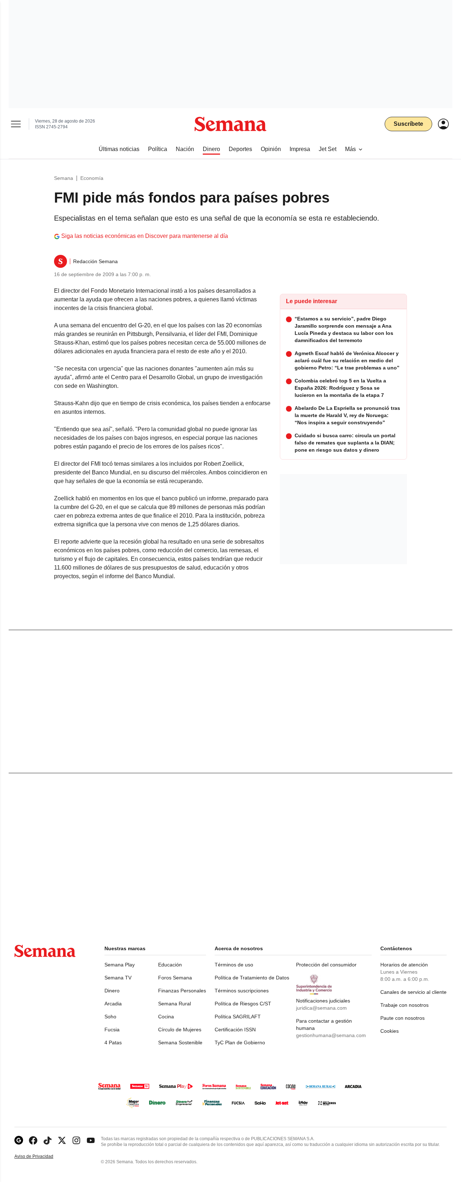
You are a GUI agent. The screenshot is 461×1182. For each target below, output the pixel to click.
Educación (170, 965)
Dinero (112, 990)
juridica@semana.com (321, 1008)
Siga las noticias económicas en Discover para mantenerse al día (144, 236)
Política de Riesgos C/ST (243, 1003)
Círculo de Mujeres (179, 1029)
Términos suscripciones (242, 990)
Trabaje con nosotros (404, 1005)
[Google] (18, 1140)
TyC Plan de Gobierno (240, 1042)
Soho (110, 1016)
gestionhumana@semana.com (331, 1035)
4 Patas (113, 1042)
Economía (91, 178)
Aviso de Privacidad (41, 1156)
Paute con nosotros (402, 1018)
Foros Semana (175, 977)
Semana (63, 178)
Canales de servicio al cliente (413, 992)
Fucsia (112, 1029)
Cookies (389, 1031)
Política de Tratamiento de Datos (252, 977)
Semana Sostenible (180, 1042)
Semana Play (119, 965)
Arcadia (113, 1003)
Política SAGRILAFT (238, 1016)
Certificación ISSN (235, 1029)
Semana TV (117, 977)
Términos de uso (234, 965)
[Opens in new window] (33, 1140)
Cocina (166, 1016)
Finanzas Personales (182, 990)
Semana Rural (174, 1003)
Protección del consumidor (326, 965)
